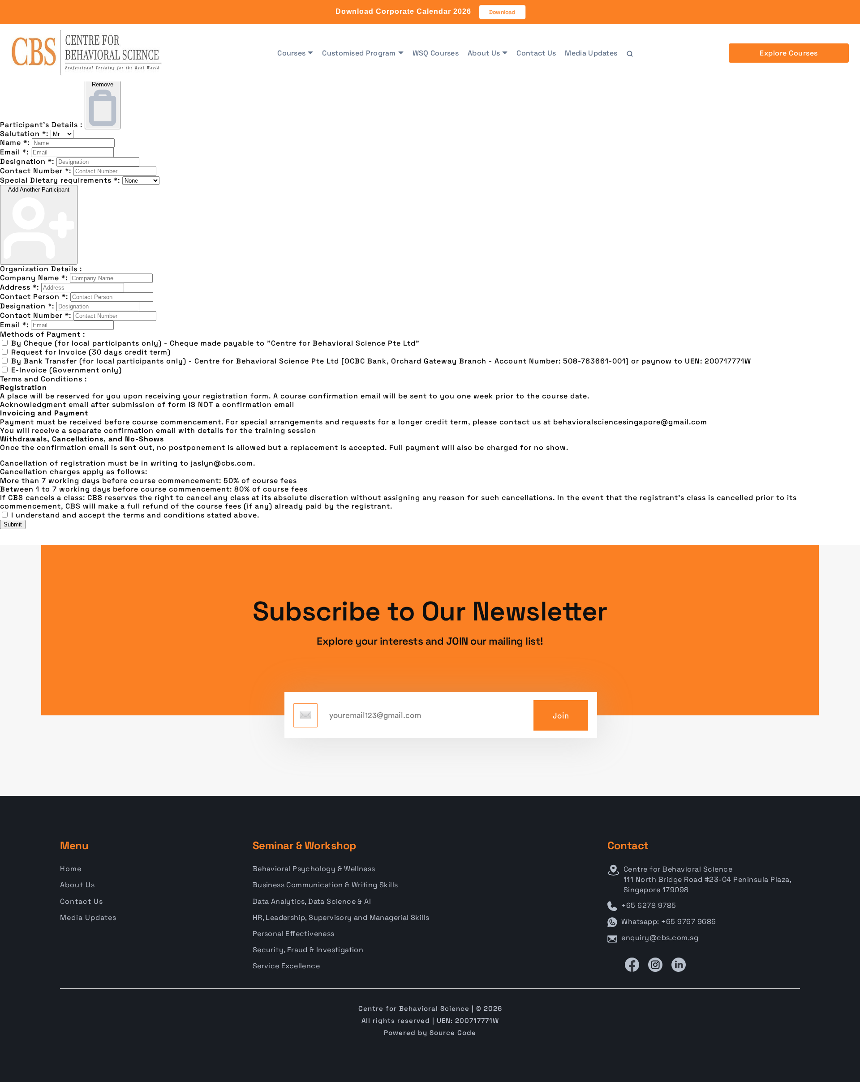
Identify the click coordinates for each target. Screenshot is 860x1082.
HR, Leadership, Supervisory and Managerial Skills (341, 917)
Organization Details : (41, 269)
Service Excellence (286, 966)
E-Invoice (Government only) (66, 370)
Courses (291, 53)
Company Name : (34, 277)
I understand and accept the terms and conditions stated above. (135, 515)
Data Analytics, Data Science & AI (312, 901)
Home (71, 868)
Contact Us (536, 53)
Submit (13, 524)
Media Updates (591, 53)
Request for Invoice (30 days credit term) (91, 352)
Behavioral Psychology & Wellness (314, 868)
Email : (14, 152)
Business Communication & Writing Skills (325, 885)
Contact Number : (35, 170)
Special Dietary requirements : (60, 180)
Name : (15, 142)
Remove (102, 84)
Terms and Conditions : (43, 379)
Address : (19, 287)
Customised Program (359, 53)
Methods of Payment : (42, 334)
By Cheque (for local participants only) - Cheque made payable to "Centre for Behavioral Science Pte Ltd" (215, 343)
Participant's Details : (41, 124)
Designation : (27, 161)
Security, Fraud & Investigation (308, 949)
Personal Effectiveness (294, 933)
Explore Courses (789, 53)
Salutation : (24, 133)
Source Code (453, 1032)
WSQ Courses (436, 53)
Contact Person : (34, 296)
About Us (484, 53)
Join (561, 716)
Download (502, 12)
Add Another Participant (38, 189)
